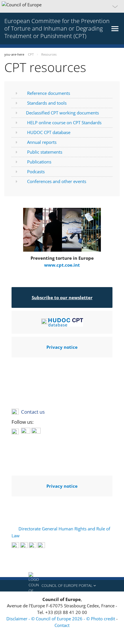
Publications (39, 162)
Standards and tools (47, 103)
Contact (62, 625)
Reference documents (48, 93)
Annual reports (42, 142)
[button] (62, 6)
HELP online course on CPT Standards (64, 122)
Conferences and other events (56, 181)
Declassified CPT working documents (62, 113)
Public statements (44, 152)
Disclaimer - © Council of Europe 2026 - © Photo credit (61, 618)
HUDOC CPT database (48, 132)
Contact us (33, 411)
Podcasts (36, 171)
